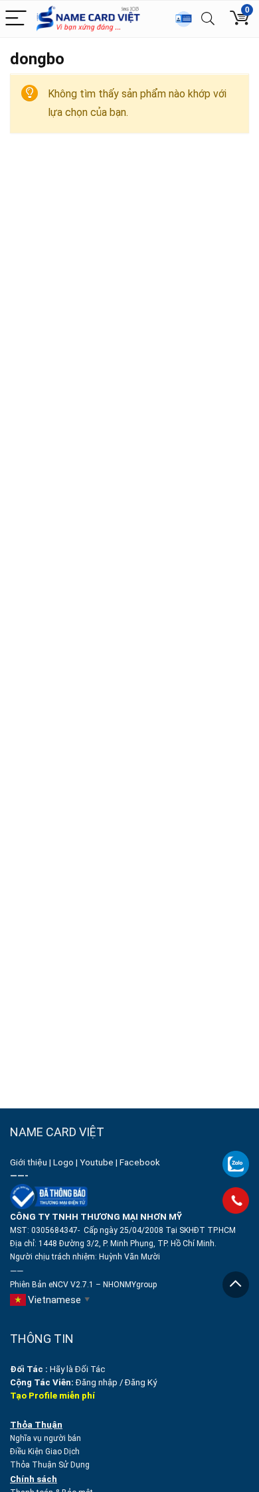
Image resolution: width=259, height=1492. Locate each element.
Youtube (97, 1162)
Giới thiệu (28, 1162)
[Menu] (16, 18)
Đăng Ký (141, 1382)
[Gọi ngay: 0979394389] (235, 1200)
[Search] (208, 18)
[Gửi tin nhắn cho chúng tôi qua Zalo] (235, 1157)
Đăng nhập (97, 1382)
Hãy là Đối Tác (59, 1369)
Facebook (141, 1162)
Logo (63, 1162)
